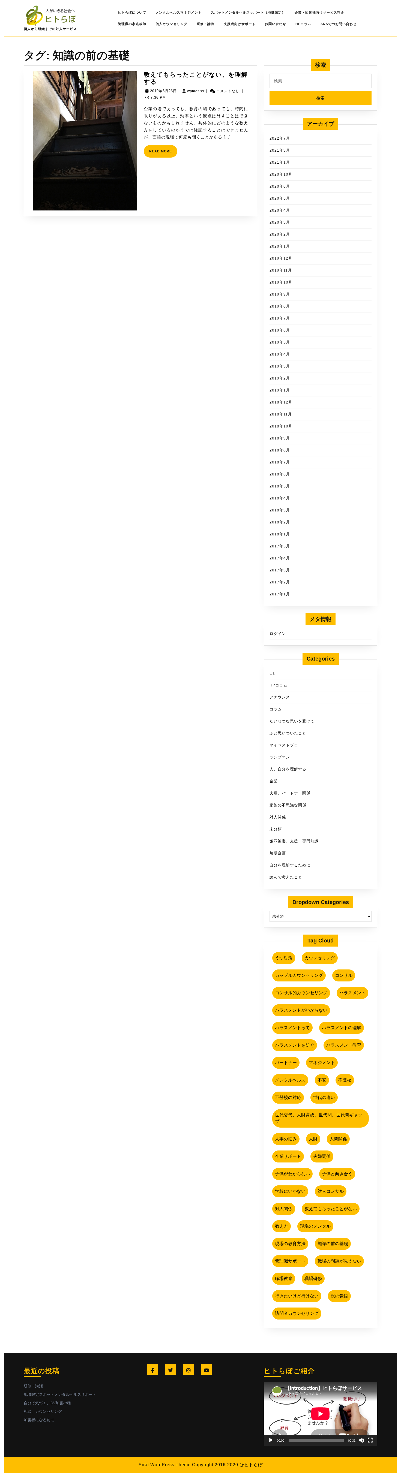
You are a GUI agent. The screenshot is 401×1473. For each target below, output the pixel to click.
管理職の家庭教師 (132, 24)
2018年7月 (280, 462)
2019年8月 (280, 306)
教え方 (281, 1226)
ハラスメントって (292, 1027)
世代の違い (324, 1097)
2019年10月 (281, 282)
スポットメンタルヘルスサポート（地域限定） (248, 12)
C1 (272, 673)
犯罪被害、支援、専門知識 (294, 841)
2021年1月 (280, 162)
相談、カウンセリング (43, 1411)
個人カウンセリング (171, 24)
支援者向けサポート (240, 24)
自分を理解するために (290, 865)
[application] (320, 1414)
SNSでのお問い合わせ (339, 24)
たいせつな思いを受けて (292, 721)
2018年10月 (281, 426)
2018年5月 (280, 486)
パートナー (286, 1062)
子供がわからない (292, 1173)
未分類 (276, 829)
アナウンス (280, 697)
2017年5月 (280, 546)
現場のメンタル (315, 1226)
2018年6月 (280, 474)
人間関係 (338, 1139)
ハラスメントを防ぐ (294, 1045)
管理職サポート (290, 1261)
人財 (313, 1139)
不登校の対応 (288, 1097)
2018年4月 (280, 498)
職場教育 (283, 1278)
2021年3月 (280, 150)
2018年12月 (281, 402)
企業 (274, 781)
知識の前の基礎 (333, 1243)
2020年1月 (280, 246)
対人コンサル (331, 1191)
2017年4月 (280, 558)
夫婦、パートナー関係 (290, 793)
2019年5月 (280, 342)
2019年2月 (280, 378)
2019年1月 (280, 390)
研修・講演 (205, 24)
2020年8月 (280, 186)
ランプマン (280, 757)
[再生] (271, 1440)
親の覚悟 (339, 1296)
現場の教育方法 (290, 1243)
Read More (163, 153)
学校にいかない (290, 1191)
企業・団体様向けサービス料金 (319, 12)
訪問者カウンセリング (297, 1313)
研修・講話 (33, 1386)
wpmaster (196, 91)
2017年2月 (280, 582)
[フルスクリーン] (370, 1440)
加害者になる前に (39, 1420)
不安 (322, 1080)
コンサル (343, 975)
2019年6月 (280, 330)
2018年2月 (280, 522)
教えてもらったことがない (330, 1208)
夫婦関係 (322, 1156)
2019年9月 (280, 294)
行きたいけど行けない (297, 1296)
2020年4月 (280, 210)
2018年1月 (280, 534)
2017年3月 (280, 570)
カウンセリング (319, 958)
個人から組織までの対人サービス (50, 29)
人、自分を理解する (288, 769)
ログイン (278, 633)
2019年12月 (281, 258)
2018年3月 (280, 510)
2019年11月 (281, 270)
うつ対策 (283, 958)
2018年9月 (280, 438)
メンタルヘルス (290, 1080)
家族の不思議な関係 (288, 805)
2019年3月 (280, 366)
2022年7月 (280, 138)
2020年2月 (280, 234)
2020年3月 (280, 222)
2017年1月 (280, 594)
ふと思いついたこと (288, 733)
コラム (276, 709)
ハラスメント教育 (343, 1045)
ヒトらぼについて (132, 12)
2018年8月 (280, 450)
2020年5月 (280, 198)
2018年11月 (281, 414)
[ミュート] (361, 1440)
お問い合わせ (275, 24)
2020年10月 (281, 174)
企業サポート (288, 1156)
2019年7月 (280, 318)
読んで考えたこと (286, 877)
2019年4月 (280, 354)
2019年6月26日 (163, 91)
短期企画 (278, 853)
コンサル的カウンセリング (301, 992)
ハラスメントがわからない (301, 1010)
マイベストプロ (284, 745)
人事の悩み (286, 1139)
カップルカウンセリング (299, 975)
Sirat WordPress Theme (165, 1464)
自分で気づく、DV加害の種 (47, 1403)
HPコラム (303, 24)
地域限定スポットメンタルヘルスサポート (60, 1394)
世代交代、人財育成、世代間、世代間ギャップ (318, 1118)
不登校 (344, 1080)
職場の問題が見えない (339, 1261)
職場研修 (313, 1278)
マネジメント (322, 1062)
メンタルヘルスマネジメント (178, 12)
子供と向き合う (337, 1173)
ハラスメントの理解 (341, 1027)
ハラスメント (352, 992)
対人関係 (278, 817)
